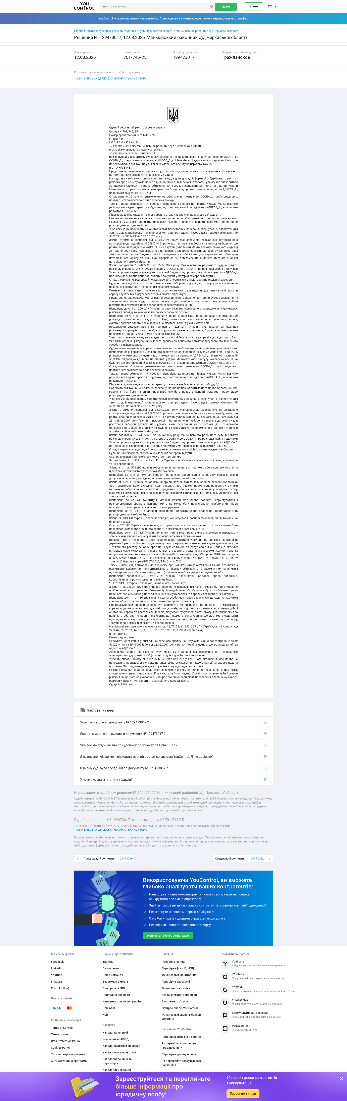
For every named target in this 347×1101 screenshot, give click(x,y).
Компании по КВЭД (116, 1039)
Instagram (57, 981)
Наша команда (113, 975)
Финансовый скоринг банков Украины (181, 1017)
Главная (79, 31)
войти (254, 6)
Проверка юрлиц (173, 961)
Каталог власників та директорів (117, 1061)
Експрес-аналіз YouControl (180, 1008)
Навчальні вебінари (116, 994)
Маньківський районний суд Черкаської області (207, 31)
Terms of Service (62, 1027)
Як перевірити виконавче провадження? (179, 1045)
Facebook (57, 961)
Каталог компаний (115, 1032)
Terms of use (59, 1034)
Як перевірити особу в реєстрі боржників (182, 1063)
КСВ (105, 1014)
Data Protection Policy (65, 1041)
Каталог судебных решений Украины (111, 31)
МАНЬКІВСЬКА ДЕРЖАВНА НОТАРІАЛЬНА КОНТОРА (112, 78)
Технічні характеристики (68, 1054)
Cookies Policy (60, 1047)
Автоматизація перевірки (179, 994)
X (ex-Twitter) (60, 988)
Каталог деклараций (117, 1069)
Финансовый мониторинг (179, 975)
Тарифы (108, 961)
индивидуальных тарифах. (230, 18)
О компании (111, 968)
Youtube (56, 975)
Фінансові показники (176, 988)
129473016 (125, 858)
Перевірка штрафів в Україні (181, 1036)
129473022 (256, 858)
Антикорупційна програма (69, 1060)
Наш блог (109, 1008)
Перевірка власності (176, 981)
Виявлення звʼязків (175, 1001)
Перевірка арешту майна (179, 1054)
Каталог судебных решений (121, 1045)
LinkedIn (56, 968)
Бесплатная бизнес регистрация (168, 935)
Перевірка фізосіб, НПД (178, 968)
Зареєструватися (243, 1093)
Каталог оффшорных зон (119, 1052)
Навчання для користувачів (122, 1001)
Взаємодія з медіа (115, 981)
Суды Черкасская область (155, 31)
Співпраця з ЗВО (114, 988)
